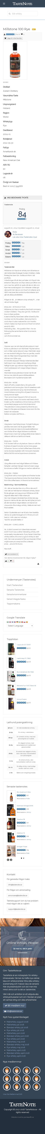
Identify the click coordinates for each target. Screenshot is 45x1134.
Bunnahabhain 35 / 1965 (25, 672)
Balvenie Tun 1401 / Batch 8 (26, 685)
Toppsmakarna (13, 604)
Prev (8, 860)
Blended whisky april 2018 (18, 1053)
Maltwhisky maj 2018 (16, 1042)
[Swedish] (8, 622)
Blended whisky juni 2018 (18, 1036)
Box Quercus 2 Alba (24, 792)
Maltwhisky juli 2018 (15, 1025)
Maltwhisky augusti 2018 (17, 1022)
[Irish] (20, 622)
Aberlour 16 (21, 833)
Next (11, 860)
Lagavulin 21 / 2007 (24, 645)
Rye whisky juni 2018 (16, 1039)
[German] (17, 622)
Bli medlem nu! (15, 1005)
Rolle (15, 232)
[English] (10, 622)
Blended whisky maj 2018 (18, 1044)
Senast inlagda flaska (16, 599)
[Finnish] (12, 622)
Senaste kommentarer (16, 594)
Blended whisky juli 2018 (17, 1027)
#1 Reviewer (18, 234)
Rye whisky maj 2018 (16, 1047)
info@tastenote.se (15, 885)
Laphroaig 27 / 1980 (24, 658)
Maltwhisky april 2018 (16, 1050)
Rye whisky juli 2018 (15, 1030)
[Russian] (24, 622)
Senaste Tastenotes (15, 590)
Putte (28, 798)
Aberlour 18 (21, 819)
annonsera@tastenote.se (17, 895)
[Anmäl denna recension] (38, 564)
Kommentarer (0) (12, 554)
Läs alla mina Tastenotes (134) (25, 237)
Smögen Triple (22, 846)
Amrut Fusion (22, 699)
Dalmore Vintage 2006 (25, 806)
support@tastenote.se (16, 909)
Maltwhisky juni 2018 (16, 1033)
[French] (15, 622)
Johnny (28, 812)
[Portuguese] (22, 622)
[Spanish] (27, 622)
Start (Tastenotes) (15, 585)
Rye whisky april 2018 (16, 1056)
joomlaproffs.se (29, 1117)
